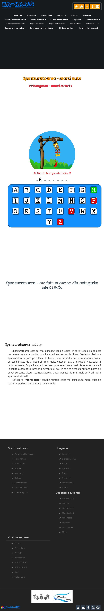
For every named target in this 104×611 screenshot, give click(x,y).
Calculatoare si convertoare (41, 28)
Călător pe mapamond (14, 24)
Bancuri (86, 15)
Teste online (45, 15)
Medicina (66, 522)
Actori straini (20, 463)
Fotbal (64, 473)
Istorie (64, 487)
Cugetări (76, 19)
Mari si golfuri (68, 513)
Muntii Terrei (67, 527)
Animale (18, 468)
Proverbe (18, 553)
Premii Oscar (20, 548)
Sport (17, 572)
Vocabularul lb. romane (24, 454)
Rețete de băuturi (56, 24)
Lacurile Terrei (68, 498)
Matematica (67, 517)
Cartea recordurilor (58, 19)
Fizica (64, 463)
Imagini (74, 15)
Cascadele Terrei (21, 487)
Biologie (18, 478)
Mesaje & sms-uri (38, 19)
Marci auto (66, 503)
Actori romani (20, 458)
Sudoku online (92, 24)
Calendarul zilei (92, 19)
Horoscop (31, 15)
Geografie (66, 478)
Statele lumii (20, 577)
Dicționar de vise (66, 28)
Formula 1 (66, 468)
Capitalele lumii (21, 482)
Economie (66, 454)
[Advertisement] (52, 48)
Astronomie (19, 473)
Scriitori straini (21, 567)
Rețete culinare (36, 24)
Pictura (18, 543)
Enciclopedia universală (89, 28)
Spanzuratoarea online (14, 28)
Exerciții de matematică (15, 19)
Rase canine (20, 557)
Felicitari (17, 15)
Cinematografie (21, 492)
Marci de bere (68, 508)
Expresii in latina (69, 458)
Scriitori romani (21, 562)
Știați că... (61, 15)
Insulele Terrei (68, 482)
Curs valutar (75, 24)
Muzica (65, 532)
